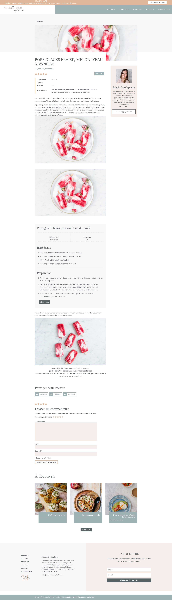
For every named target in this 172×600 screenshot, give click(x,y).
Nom (37, 444)
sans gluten (62, 92)
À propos (111, 9)
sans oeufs (78, 92)
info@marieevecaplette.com (52, 575)
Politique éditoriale (86, 597)
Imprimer (45, 302)
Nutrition (137, 9)
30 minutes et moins (58, 89)
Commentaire (40, 421)
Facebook (85, 373)
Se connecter (164, 9)
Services (123, 9)
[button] (36, 74)
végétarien (86, 92)
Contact (24, 568)
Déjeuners (39, 69)
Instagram (73, 373)
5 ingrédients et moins (74, 89)
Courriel (38, 451)
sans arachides (87, 89)
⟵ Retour (39, 21)
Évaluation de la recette (43, 417)
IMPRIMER (99, 73)
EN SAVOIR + (123, 106)
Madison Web (71, 597)
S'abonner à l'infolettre (44, 458)
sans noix (70, 92)
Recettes (150, 9)
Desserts (49, 69)
